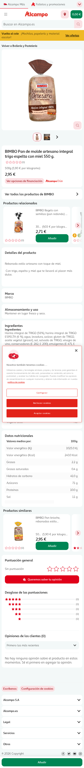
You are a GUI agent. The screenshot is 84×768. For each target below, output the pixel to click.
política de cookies (16, 382)
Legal (6, 722)
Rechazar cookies (42, 403)
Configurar (42, 392)
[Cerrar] (76, 350)
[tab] (42, 89)
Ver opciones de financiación (25, 181)
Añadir (52, 238)
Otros (6, 744)
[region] (42, 384)
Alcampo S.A (11, 700)
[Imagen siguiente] (57, 137)
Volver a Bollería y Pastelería (19, 45)
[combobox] (37, 24)
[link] (37, 689)
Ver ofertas (72, 35)
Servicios (8, 733)
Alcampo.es (10, 711)
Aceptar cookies (42, 413)
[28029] (65, 14)
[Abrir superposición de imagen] (77, 125)
